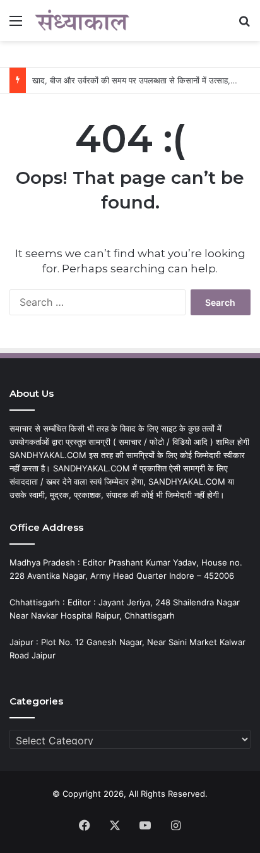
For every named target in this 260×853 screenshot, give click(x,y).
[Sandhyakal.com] (82, 20)
